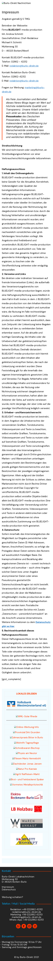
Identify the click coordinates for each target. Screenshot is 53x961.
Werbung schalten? (12, 897)
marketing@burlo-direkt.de (26, 917)
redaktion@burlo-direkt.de (24, 65)
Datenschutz (9, 889)
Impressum (8, 886)
